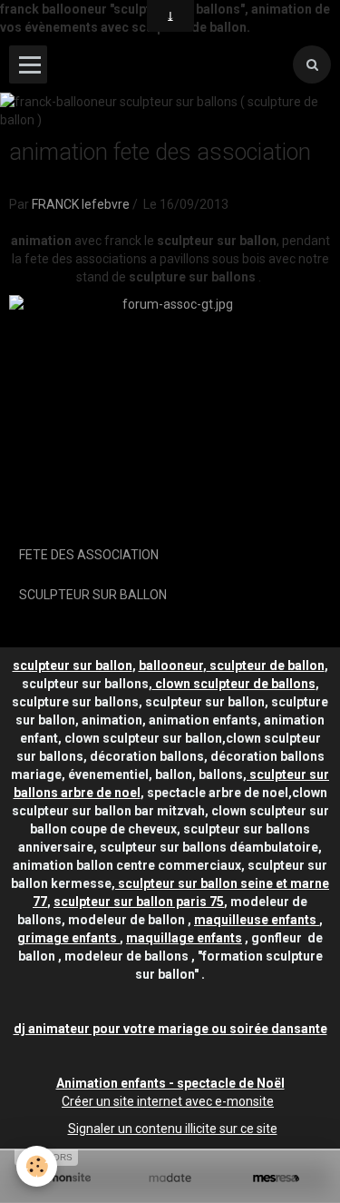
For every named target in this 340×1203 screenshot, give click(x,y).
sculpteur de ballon (266, 665)
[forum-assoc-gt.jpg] (170, 412)
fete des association (89, 554)
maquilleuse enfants (256, 919)
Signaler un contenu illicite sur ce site (172, 1128)
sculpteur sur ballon (93, 594)
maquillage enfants (184, 938)
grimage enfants (68, 938)
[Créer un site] (64, 1177)
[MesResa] (276, 1177)
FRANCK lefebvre (81, 204)
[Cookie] (36, 1166)
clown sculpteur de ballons (234, 683)
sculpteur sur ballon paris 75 (138, 901)
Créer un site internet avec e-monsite (168, 1101)
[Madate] (170, 1177)
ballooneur (171, 665)
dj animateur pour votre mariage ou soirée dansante (170, 1028)
